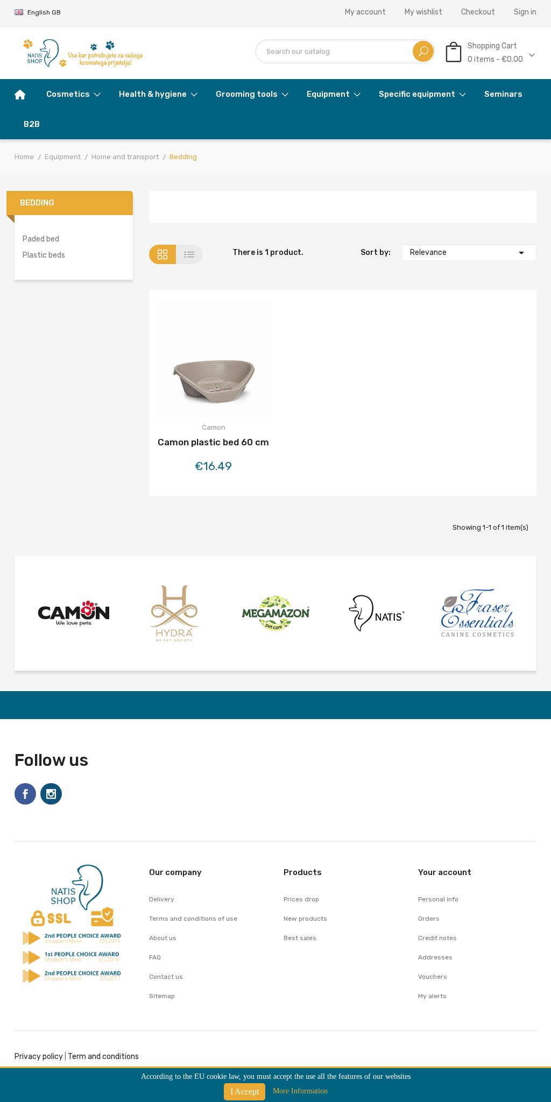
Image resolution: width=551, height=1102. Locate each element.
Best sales (300, 938)
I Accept (244, 1091)
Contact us (166, 976)
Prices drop (301, 899)
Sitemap (162, 996)
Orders (429, 918)
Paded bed (41, 239)
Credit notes (437, 938)
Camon (213, 427)
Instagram (51, 794)
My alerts (432, 996)
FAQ (155, 957)
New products (305, 918)
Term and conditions (103, 1056)
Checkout (478, 12)
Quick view (241, 361)
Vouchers (432, 976)
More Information (300, 1091)
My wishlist (423, 12)
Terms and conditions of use (193, 918)
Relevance (469, 252)
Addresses (435, 957)
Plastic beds (44, 255)
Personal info (438, 899)
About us (162, 938)
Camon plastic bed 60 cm (213, 442)
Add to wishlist (213, 361)
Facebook (25, 794)
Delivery (161, 899)
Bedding (37, 203)
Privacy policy (39, 1056)
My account (365, 12)
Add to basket (184, 361)
